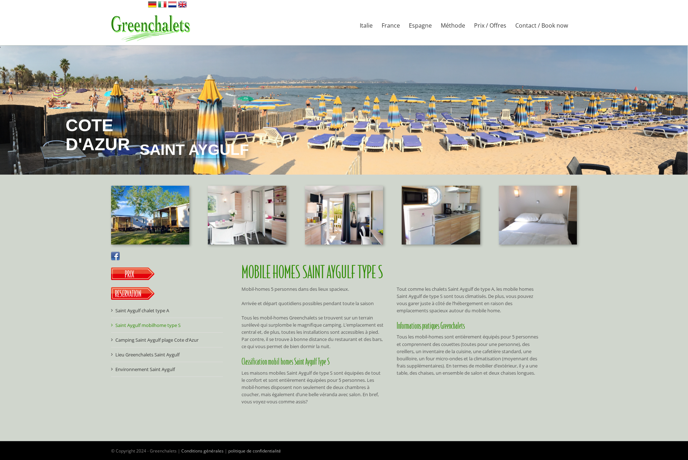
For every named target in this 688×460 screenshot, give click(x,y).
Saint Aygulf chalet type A (142, 310)
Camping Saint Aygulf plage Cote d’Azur (157, 340)
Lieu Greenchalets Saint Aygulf (147, 354)
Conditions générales (202, 451)
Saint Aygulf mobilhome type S (148, 325)
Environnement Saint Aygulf (145, 369)
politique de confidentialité (254, 451)
